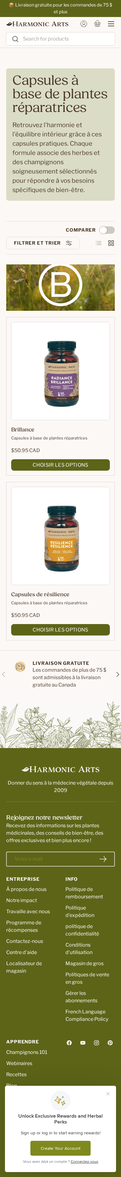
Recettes (16, 1074)
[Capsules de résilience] (60, 536)
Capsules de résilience (40, 595)
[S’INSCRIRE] (103, 859)
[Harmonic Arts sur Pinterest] (110, 1043)
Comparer (81, 230)
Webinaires (19, 1063)
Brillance (22, 430)
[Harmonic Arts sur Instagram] (96, 1043)
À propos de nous (26, 889)
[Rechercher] (12, 39)
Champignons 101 (26, 1052)
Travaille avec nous (28, 911)
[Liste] (98, 243)
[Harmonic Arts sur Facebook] (69, 1043)
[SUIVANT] (117, 675)
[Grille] (111, 243)
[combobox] (60, 38)
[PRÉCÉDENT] (3, 675)
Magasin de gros (84, 963)
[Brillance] (60, 371)
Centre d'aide (21, 952)
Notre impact (21, 900)
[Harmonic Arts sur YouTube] (83, 1043)
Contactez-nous (24, 941)
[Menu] (108, 24)
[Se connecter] (84, 24)
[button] (97, 24)
